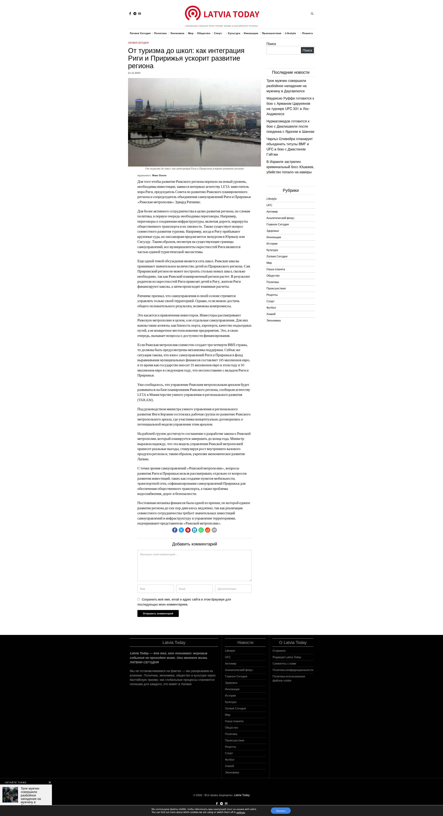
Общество (273, 275)
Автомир (272, 211)
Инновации (273, 237)
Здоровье (272, 230)
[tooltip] (130, 13)
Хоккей (270, 314)
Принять (281, 810)
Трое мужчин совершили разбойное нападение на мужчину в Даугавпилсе (286, 85)
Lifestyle (271, 198)
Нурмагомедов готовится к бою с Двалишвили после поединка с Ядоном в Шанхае (290, 126)
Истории (271, 243)
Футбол (271, 307)
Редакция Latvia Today (287, 657)
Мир (269, 262)
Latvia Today (242, 795)
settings (240, 812)
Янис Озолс (159, 175)
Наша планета (275, 269)
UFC (269, 205)
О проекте (279, 650)
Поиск (271, 43)
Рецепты (272, 294)
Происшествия (276, 288)
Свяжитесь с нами (284, 663)
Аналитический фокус (280, 218)
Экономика (273, 320)
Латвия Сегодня (138, 42)
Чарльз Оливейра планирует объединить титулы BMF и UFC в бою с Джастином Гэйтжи (289, 146)
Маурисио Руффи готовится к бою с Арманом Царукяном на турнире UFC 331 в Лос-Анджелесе (290, 106)
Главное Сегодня (277, 224)
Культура (272, 250)
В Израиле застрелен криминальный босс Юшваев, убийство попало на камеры (290, 166)
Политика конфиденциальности (293, 670)
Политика (272, 282)
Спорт (270, 301)
